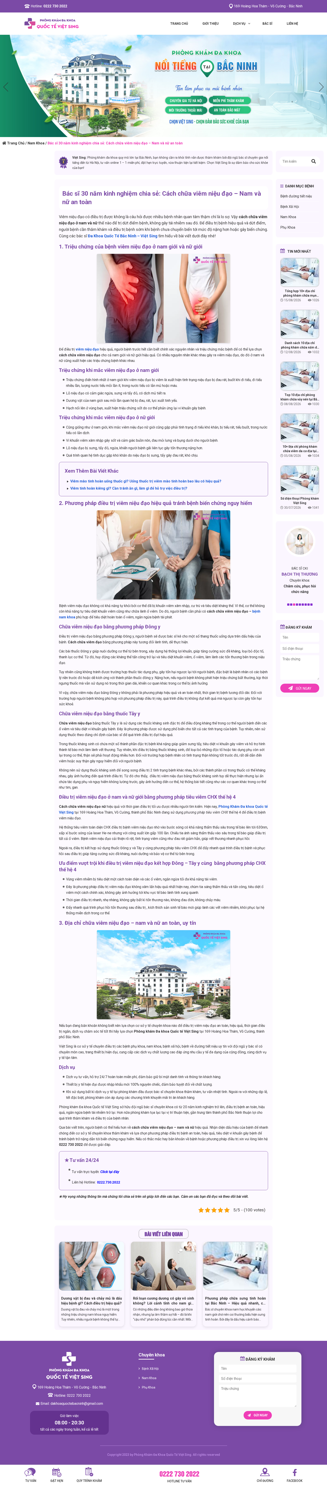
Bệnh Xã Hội (289, 207)
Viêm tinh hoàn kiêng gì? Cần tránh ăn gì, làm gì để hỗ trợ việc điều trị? (128, 488)
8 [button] (308, 604)
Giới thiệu (210, 23)
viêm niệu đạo (87, 349)
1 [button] (288, 604)
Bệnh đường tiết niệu (296, 196)
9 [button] (311, 604)
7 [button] (306, 604)
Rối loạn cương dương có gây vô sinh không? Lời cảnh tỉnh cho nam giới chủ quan (163, 1301)
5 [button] (300, 604)
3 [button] (294, 604)
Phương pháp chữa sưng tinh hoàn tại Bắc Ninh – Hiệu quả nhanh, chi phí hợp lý (235, 1301)
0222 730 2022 (55, 6)
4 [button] (297, 604)
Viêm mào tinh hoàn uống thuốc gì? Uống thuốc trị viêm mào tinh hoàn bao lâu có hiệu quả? (145, 481)
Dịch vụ (239, 23)
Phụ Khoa (287, 227)
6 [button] (303, 604)
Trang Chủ (15, 143)
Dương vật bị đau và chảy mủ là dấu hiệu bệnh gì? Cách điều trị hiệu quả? (91, 1300)
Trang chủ (179, 23)
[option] (163, 86)
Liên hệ (292, 23)
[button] (313, 161)
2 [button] (291, 604)
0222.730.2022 (108, 1182)
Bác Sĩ (267, 23)
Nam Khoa (36, 143)
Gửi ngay (303, 688)
